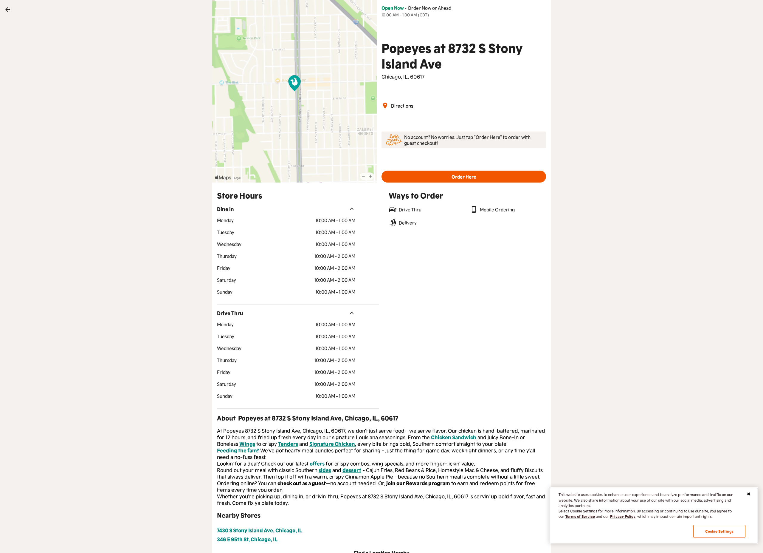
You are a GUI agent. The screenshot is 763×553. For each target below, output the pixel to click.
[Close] (748, 494)
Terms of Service (580, 516)
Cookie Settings (719, 531)
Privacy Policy (622, 516)
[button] (464, 177)
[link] (7, 9)
